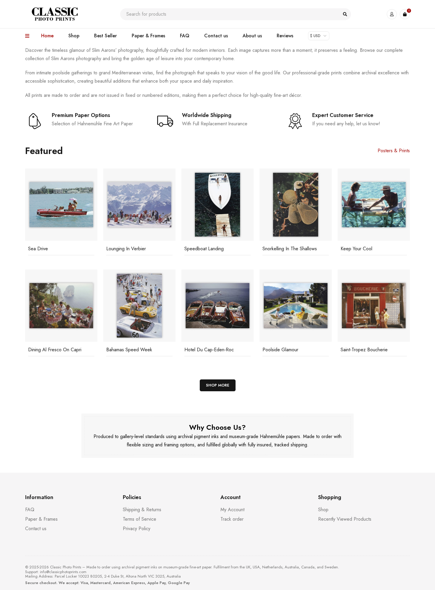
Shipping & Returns (142, 509)
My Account (232, 509)
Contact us (35, 528)
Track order (232, 519)
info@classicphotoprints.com (63, 572)
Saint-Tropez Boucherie (364, 349)
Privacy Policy (136, 528)
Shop (323, 509)
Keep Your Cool (356, 248)
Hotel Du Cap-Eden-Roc (209, 349)
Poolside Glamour (280, 349)
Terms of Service (139, 519)
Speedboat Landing (204, 248)
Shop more (217, 385)
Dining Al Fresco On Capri (54, 349)
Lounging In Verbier (126, 248)
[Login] (392, 14)
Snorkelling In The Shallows (289, 248)
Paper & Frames (41, 519)
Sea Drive (38, 248)
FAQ (29, 509)
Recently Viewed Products (344, 519)
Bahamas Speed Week (129, 349)
